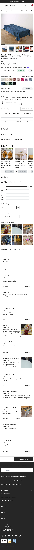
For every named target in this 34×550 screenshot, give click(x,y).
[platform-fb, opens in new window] (9, 535)
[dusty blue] (30, 79)
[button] (4, 49)
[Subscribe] (31, 470)
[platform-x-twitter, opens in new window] (13, 535)
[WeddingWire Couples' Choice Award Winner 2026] (9, 541)
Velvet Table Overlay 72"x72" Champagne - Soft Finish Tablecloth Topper (20, 165)
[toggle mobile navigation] (2, 6)
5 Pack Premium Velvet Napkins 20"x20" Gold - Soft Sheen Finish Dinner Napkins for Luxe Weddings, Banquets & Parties (7, 165)
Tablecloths (21, 11)
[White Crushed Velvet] (3, 79)
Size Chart (28, 88)
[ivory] (7, 79)
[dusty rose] (14, 79)
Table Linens (12, 11)
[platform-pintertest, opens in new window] (20, 535)
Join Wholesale (5, 493)
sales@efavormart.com (19, 476)
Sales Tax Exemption (7, 500)
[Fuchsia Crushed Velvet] (22, 79)
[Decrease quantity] (3, 459)
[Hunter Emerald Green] (10, 83)
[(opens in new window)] (4, 541)
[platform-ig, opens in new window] (2, 535)
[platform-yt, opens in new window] (16, 535)
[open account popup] (25, 6)
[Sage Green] (7, 83)
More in (27, 76)
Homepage (4, 11)
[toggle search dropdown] (22, 6)
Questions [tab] (19, 249)
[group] (17, 1)
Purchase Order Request (8, 497)
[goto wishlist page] (29, 6)
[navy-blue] (3, 83)
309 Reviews (11, 70)
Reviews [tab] (6, 249)
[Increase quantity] (11, 459)
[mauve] (18, 79)
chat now (18, 480)
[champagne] (10, 79)
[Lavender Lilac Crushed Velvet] (26, 79)
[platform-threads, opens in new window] (6, 535)
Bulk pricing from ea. (9, 64)
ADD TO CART (9, 171)
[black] (14, 83)
